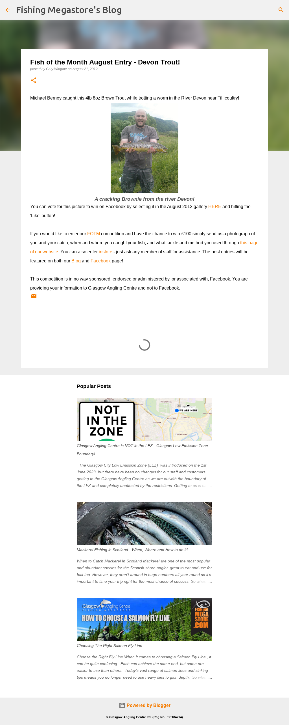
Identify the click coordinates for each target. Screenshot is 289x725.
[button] (33, 81)
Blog (76, 260)
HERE (214, 206)
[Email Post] (33, 298)
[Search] (281, 10)
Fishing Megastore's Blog (69, 10)
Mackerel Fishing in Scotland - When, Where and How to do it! (132, 549)
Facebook (101, 260)
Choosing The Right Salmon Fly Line (109, 645)
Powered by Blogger (148, 705)
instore (105, 251)
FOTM (93, 233)
